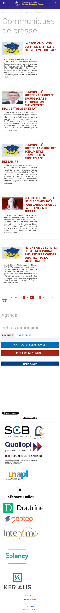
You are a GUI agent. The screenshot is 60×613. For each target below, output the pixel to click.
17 (32, 298)
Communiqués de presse (31, 12)
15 (21, 298)
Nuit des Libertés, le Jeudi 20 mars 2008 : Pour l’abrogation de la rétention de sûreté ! (40, 204)
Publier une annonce (30, 353)
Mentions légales (30, 599)
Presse (14, 12)
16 (26, 298)
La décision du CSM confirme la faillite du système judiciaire (40, 47)
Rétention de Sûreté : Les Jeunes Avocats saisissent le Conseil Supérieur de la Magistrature (40, 254)
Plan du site (30, 603)
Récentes (8, 335)
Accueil (5, 12)
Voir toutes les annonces (30, 345)
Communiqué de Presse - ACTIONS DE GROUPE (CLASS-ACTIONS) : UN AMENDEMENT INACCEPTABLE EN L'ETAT (28, 100)
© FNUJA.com (30, 596)
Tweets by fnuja (30, 418)
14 (16, 298)
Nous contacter (30, 606)
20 (48, 298)
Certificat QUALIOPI (30, 610)
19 (42, 298)
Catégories (24, 335)
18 (37, 298)
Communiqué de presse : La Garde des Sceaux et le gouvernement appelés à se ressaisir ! (29, 153)
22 (4, 301)
